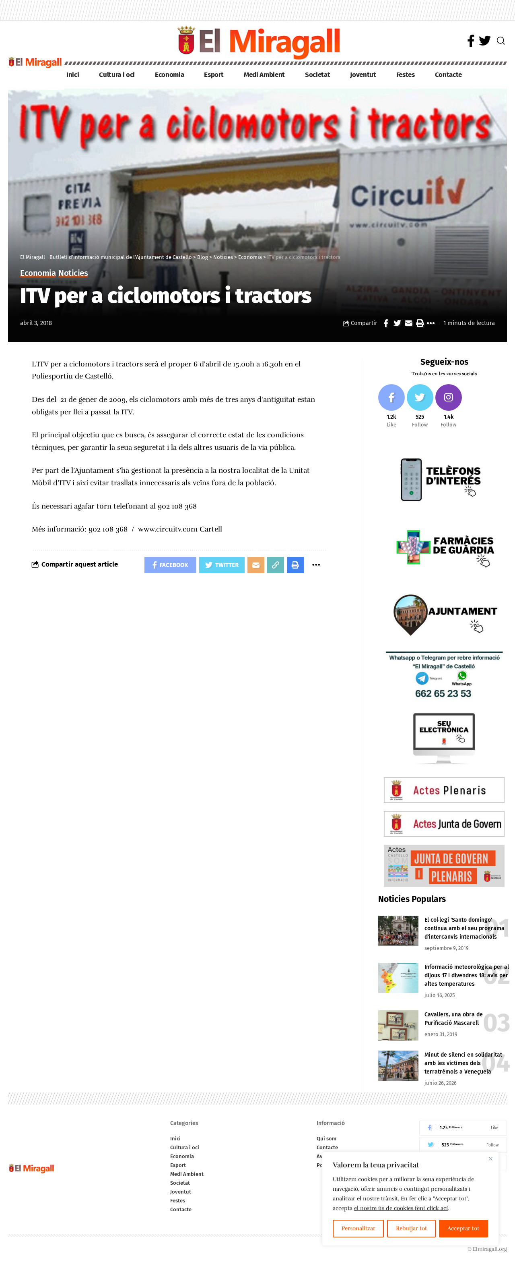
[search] (501, 41)
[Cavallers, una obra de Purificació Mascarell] (398, 1025)
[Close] (490, 1158)
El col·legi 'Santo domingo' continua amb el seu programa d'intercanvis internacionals (464, 928)
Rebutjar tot (411, 1228)
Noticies (73, 273)
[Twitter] (485, 41)
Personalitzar (358, 1228)
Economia (38, 273)
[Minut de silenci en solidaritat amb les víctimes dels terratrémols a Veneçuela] (398, 1066)
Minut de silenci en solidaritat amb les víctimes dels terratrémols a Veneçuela (463, 1063)
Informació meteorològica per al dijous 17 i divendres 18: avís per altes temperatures (466, 975)
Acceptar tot (463, 1228)
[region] (410, 1199)
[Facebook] (471, 41)
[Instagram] (448, 406)
